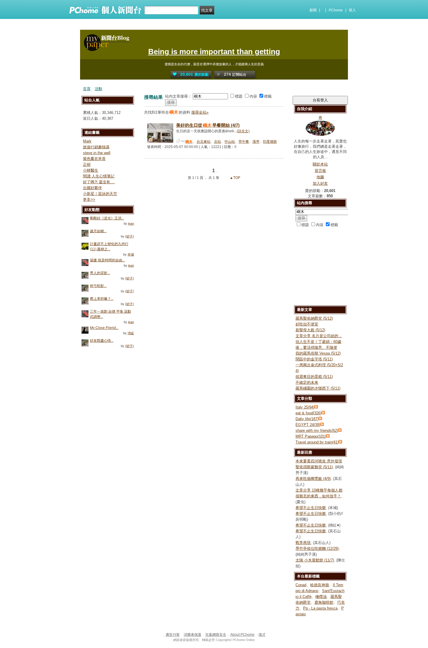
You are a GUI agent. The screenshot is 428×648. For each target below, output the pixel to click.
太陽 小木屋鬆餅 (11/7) (315, 560)
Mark (87, 141)
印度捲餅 (270, 142)
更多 (89, 199)
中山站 (229, 142)
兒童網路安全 (215, 635)
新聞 (312, 10)
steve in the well (96, 153)
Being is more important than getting (214, 51)
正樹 (87, 164)
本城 (131, 254)
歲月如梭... (98, 231)
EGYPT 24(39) (308, 424)
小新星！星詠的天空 (100, 193)
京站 (217, 142)
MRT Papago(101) (311, 436)
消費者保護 (192, 635)
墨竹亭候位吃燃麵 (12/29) (317, 548)
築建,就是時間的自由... (107, 260)
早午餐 (243, 142)
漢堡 (255, 142)
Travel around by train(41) (317, 442)
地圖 (320, 177)
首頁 (87, 89)
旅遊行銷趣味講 (96, 147)
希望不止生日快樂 (311, 508)
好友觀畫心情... (102, 341)
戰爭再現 (303, 542)
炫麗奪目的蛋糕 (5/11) (314, 376)
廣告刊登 (173, 635)
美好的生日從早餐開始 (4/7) (208, 125)
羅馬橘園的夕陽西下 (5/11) (318, 388)
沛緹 (131, 333)
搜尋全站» (199, 112)
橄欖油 (321, 596)
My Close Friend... (104, 328)
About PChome (242, 635)
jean (131, 223)
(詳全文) (243, 131)
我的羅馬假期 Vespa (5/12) (318, 353)
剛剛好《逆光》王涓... (107, 218)
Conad (301, 585)
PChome (336, 10)
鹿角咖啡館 (323, 602)
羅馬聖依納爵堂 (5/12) (314, 318)
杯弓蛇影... (98, 286)
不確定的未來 (307, 382)
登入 (352, 10)
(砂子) (129, 236)
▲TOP (234, 178)
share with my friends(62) (317, 430)
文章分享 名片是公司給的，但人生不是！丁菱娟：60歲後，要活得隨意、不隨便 (319, 342)
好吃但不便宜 (307, 324)
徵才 (262, 635)
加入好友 (320, 183)
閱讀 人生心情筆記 (98, 176)
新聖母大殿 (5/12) (310, 330)
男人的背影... (100, 273)
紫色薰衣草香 (94, 158)
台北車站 (204, 142)
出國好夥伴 (92, 188)
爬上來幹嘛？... (102, 299)
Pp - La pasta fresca (320, 608)
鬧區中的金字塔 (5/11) (314, 359)
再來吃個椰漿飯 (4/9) (313, 478)
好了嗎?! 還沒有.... (99, 182)
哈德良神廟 (319, 585)
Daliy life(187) (307, 419)
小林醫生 (90, 170)
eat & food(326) (308, 413)
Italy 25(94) (305, 407)
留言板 (320, 170)
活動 (98, 89)
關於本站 (320, 164)
